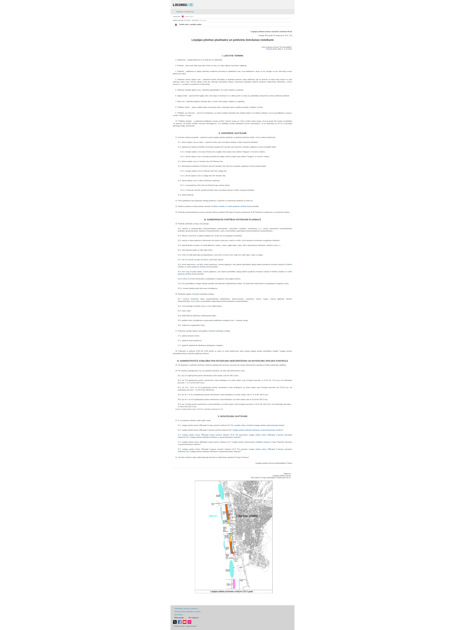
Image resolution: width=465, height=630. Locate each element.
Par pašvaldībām (285, 47)
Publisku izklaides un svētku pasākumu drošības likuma (232, 206)
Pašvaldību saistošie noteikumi (186, 609)
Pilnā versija (179, 618)
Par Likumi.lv (194, 618)
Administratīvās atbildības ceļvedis (187, 612)
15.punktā (195, 294)
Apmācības (178, 615)
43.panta (269, 49)
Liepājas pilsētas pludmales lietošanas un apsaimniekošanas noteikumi (258, 430)
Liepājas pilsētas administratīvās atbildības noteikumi (251, 442)
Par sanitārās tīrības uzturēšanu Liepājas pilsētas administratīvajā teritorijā (257, 425)
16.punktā (211, 331)
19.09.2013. (200, 409)
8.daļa (273, 442)
